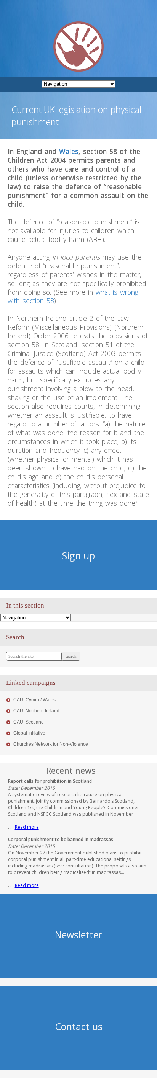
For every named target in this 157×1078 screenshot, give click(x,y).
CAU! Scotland (28, 722)
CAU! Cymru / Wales (34, 699)
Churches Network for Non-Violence (50, 744)
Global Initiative (29, 733)
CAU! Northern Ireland (36, 711)
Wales (68, 151)
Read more (27, 827)
